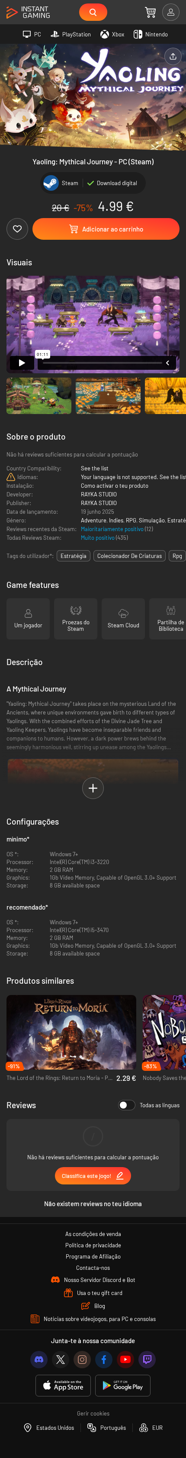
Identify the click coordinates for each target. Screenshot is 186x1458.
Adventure (93, 520)
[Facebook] (103, 1359)
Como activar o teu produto (114, 485)
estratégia (74, 555)
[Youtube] (125, 1359)
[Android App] (123, 1386)
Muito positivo (98, 537)
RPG (131, 520)
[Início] (28, 13)
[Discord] (39, 1359)
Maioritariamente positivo (113, 528)
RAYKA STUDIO (99, 494)
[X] (60, 1359)
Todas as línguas (160, 1105)
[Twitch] (147, 1359)
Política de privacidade (93, 1245)
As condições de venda (93, 1233)
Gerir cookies (93, 1413)
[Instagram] (82, 1359)
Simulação (152, 520)
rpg (177, 555)
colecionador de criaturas (129, 555)
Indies (116, 520)
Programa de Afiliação (93, 1256)
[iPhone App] (63, 1386)
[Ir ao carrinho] (150, 12)
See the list (95, 468)
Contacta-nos (93, 1267)
